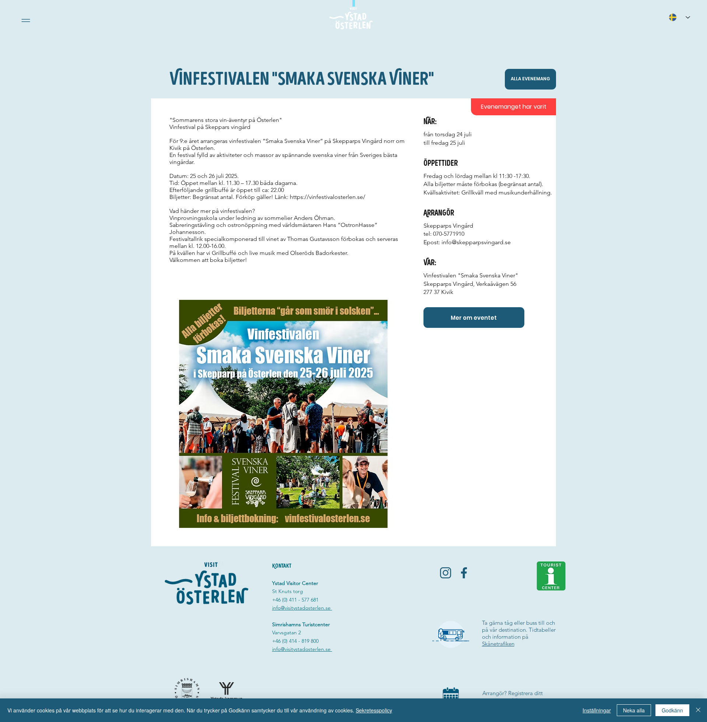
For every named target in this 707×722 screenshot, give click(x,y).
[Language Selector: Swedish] (679, 17)
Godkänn (672, 710)
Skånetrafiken (498, 643)
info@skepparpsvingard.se (476, 242)
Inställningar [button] (597, 710)
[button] (25, 20)
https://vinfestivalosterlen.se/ (327, 196)
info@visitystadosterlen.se (302, 607)
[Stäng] (698, 710)
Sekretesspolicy (374, 710)
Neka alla (634, 710)
